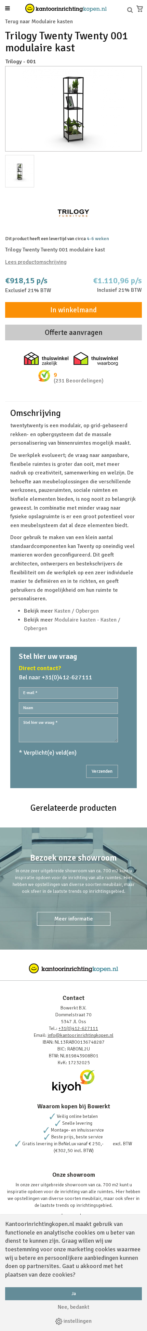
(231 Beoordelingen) (79, 380)
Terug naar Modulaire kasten (39, 21)
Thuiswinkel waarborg (96, 359)
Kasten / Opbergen (76, 611)
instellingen (77, 1321)
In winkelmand (73, 309)
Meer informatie (73, 918)
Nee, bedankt (73, 1307)
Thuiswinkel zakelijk (46, 359)
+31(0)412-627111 (78, 1028)
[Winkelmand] (139, 8)
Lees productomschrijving (36, 262)
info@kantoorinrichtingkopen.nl (80, 1035)
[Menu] (7, 9)
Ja (73, 1293)
